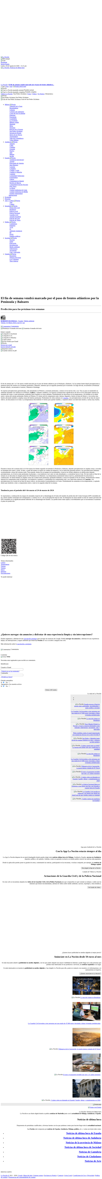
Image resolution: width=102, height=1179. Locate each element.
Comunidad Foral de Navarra (19, 184)
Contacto (60, 1175)
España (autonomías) (16, 193)
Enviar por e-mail (6, 345)
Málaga (7, 104)
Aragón (12, 161)
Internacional (13, 195)
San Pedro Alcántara (20, 94)
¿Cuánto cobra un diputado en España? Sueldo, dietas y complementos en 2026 (86, 779)
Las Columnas (14, 259)
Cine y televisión (15, 252)
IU (10, 229)
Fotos (29, 94)
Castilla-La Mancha (16, 172)
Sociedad (8, 238)
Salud (11, 241)
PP (10, 233)
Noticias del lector (15, 257)
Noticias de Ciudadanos (89, 1156)
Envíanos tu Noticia (50, 1175)
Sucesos (12, 240)
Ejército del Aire (15, 218)
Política (7, 222)
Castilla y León (14, 170)
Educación (13, 243)
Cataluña (12, 174)
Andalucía (8, 142)
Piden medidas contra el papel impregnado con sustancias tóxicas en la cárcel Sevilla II (86, 734)
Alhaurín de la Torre (16, 106)
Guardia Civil (14, 215)
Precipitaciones (5, 573)
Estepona (12, 115)
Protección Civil (15, 208)
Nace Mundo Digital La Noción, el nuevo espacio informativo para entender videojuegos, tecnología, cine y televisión (86, 726)
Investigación (14, 245)
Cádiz (11, 145)
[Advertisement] (51, 14)
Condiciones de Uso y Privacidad (83, 1175)
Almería (12, 144)
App (11, 86)
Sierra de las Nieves (16, 135)
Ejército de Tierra (15, 220)
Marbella (12, 124)
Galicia (12, 179)
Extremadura (14, 177)
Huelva (12, 151)
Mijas (11, 126)
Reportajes (13, 256)
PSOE (12, 234)
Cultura (12, 204)
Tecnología (13, 250)
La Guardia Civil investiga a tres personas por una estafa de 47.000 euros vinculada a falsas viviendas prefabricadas (85, 713)
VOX (11, 227)
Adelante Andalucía (16, 231)
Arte (11, 202)
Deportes (7, 199)
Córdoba (12, 147)
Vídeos (34, 94)
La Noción (4, 85)
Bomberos (13, 209)
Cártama (12, 110)
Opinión (7, 254)
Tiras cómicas (14, 261)
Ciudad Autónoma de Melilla (19, 192)
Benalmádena (14, 108)
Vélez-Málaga (14, 140)
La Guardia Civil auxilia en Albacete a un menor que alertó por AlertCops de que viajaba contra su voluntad (86, 793)
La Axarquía (13, 120)
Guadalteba (13, 119)
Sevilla (12, 156)
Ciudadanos (13, 224)
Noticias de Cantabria (90, 1152)
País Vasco (13, 186)
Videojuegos (13, 249)
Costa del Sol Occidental (17, 113)
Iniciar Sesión (5, 64)
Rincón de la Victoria (16, 129)
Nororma (12, 128)
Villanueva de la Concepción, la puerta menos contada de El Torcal (88, 767)
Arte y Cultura (9, 200)
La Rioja (12, 188)
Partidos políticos (15, 236)
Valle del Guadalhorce (17, 138)
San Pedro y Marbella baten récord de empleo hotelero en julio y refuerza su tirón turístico (86, 740)
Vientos (3, 568)
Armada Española (15, 217)
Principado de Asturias (17, 163)
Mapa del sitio (27, 1175)
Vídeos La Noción (6, 94)
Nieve (3, 570)
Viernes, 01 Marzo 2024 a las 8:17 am (13, 323)
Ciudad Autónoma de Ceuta (18, 190)
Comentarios (14, 326)
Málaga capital (14, 122)
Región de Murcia (15, 183)
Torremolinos (14, 136)
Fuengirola (13, 117)
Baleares (3, 571)
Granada (12, 149)
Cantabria (13, 168)
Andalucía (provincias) (17, 160)
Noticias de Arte (93, 1161)
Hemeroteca (49, 94)
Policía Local (14, 211)
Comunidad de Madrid (17, 181)
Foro (7, 86)
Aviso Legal (68, 1175)
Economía (8, 197)
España (7, 158)
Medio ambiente (15, 247)
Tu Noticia (41, 94)
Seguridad (8, 206)
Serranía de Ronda (15, 133)
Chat (2, 86)
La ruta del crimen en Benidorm (90, 997)
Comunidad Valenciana (17, 176)
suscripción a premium (24, 644)
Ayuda (20, 1175)
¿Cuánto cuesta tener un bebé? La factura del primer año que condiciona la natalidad (86, 747)
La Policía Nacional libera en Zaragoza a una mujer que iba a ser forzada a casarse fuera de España (86, 786)
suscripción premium (30, 638)
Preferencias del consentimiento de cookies (22, 1177)
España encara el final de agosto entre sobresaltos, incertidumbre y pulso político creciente (87, 706)
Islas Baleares (14, 165)
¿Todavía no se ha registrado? (10, 671)
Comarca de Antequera (17, 112)
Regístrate (4, 62)
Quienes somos (38, 1175)
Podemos (12, 225)
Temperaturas (5, 564)
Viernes (3, 566)
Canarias (12, 167)
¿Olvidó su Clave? (6, 677)
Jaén (11, 152)
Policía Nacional (15, 213)
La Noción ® (5, 1175)
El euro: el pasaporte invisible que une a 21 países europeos (90, 772)
